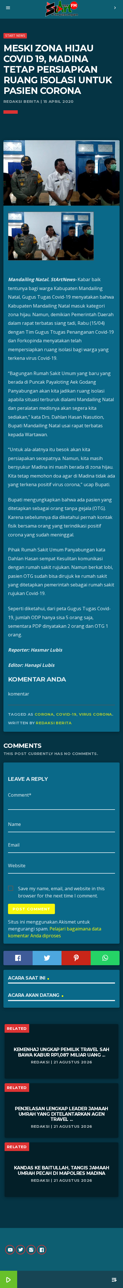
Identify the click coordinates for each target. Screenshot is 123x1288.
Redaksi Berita (54, 723)
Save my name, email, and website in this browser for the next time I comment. (61, 888)
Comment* (19, 795)
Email (13, 845)
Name (14, 824)
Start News (15, 35)
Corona (44, 714)
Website (16, 865)
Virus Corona (95, 714)
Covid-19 (66, 714)
